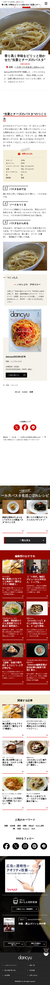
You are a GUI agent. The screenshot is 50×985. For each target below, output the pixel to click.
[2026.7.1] (12, 784)
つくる (14, 437)
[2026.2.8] (12, 747)
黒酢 (25, 825)
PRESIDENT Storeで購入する (14, 944)
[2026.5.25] (37, 747)
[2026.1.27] (37, 711)
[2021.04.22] (12, 507)
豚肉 (19, 825)
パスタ (24, 392)
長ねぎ (31, 825)
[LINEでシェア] (33, 427)
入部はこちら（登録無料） (25, 909)
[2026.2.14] (37, 784)
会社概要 (7, 975)
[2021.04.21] (37, 507)
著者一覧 (32, 965)
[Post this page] (17, 427)
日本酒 (12, 825)
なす (33, 828)
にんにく (26, 828)
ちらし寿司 (40, 825)
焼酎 (6, 825)
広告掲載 (32, 970)
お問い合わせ (33, 975)
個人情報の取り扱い (11, 970)
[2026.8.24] (37, 608)
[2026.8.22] (37, 566)
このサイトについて (11, 965)
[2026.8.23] (12, 650)
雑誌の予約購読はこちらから (36, 944)
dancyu (5, 437)
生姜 (31, 392)
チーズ (17, 392)
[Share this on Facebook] (25, 427)
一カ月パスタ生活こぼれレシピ (29, 67)
